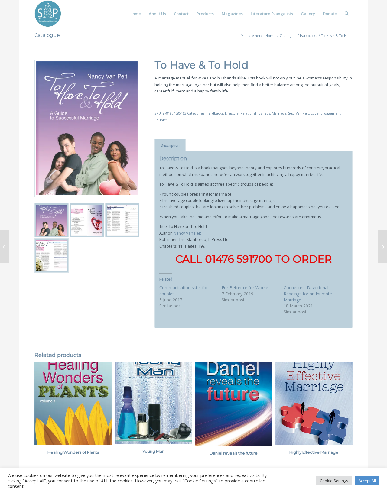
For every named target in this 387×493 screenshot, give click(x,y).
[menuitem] (135, 13)
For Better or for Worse (245, 287)
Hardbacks (214, 113)
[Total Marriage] (382, 246)
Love (315, 113)
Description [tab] (170, 145)
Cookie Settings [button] (334, 480)
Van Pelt (302, 113)
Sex (291, 113)
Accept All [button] (367, 480)
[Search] (347, 13)
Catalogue (47, 35)
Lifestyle (232, 113)
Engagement (330, 113)
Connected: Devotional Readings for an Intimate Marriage (308, 294)
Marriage (279, 113)
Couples (160, 120)
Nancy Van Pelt (187, 233)
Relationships (251, 113)
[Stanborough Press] (47, 13)
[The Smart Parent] (4, 246)
